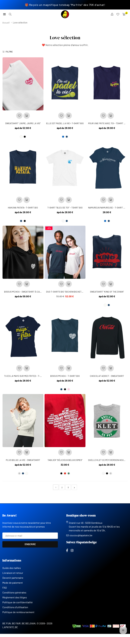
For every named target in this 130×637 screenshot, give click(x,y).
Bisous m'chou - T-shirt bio (65, 376)
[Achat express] (26, 115)
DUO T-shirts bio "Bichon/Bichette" (65, 291)
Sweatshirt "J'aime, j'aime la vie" (23, 123)
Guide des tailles (11, 567)
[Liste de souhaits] (118, 14)
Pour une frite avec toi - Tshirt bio (107, 123)
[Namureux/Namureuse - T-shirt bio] (107, 167)
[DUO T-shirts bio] (65, 252)
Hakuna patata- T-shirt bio (23, 207)
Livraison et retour (12, 572)
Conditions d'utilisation (15, 607)
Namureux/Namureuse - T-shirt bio (107, 207)
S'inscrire (30, 544)
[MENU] (4, 14)
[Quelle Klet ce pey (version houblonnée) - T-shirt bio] (107, 420)
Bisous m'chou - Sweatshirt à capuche (25, 291)
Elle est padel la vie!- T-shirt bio (65, 123)
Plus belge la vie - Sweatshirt (23, 460)
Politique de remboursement (18, 612)
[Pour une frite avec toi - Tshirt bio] (107, 83)
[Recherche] (10, 14)
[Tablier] (65, 420)
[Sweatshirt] (23, 83)
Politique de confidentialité (17, 602)
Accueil (6, 22)
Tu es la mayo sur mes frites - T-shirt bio (27, 376)
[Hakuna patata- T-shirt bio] (23, 167)
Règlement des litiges (14, 597)
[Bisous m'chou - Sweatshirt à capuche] (23, 252)
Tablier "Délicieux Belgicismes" (65, 460)
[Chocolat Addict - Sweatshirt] (107, 336)
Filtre (9, 51)
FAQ (4, 587)
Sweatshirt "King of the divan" (107, 291)
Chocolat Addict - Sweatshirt (107, 376)
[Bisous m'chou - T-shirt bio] (65, 336)
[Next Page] (74, 487)
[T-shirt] (65, 167)
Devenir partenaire (12, 577)
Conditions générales (14, 592)
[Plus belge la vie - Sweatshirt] (23, 420)
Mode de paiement (12, 582)
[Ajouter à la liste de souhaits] (19, 115)
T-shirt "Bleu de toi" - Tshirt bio (65, 207)
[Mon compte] (112, 14)
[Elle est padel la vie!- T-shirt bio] (65, 83)
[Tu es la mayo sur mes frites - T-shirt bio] (23, 336)
